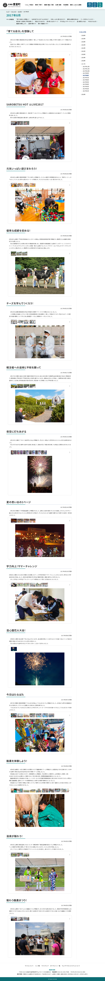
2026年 (83, 35)
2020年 (83, 54)
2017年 (20, 11)
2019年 (83, 57)
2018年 (83, 61)
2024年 (83, 42)
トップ (7, 11)
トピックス (13, 11)
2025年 (83, 38)
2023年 (83, 45)
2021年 (83, 51)
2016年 (83, 94)
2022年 (83, 48)
